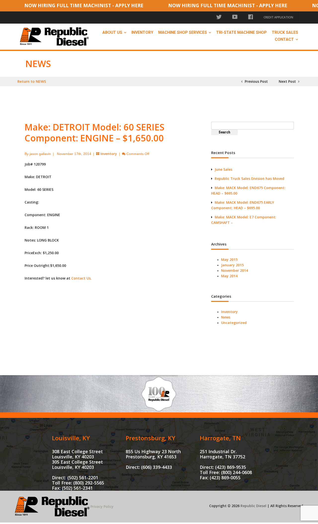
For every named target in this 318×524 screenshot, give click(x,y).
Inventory (142, 32)
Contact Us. (81, 278)
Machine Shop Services (182, 32)
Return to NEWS (31, 81)
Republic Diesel (253, 505)
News (225, 317)
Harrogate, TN (220, 438)
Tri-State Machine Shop (241, 32)
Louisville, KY (71, 438)
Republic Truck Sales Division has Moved (249, 178)
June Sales (223, 169)
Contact (284, 39)
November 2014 (234, 270)
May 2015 (229, 259)
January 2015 (232, 265)
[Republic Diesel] (54, 36)
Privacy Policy (102, 506)
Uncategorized (234, 322)
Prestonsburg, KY (150, 438)
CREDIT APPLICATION (278, 17)
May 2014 (229, 276)
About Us (112, 32)
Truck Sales (285, 32)
